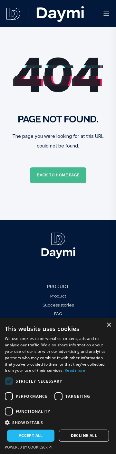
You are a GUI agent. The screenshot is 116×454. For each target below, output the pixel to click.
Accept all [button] (31, 435)
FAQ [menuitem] (58, 313)
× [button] (108, 325)
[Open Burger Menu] (106, 13)
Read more (75, 370)
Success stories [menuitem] (58, 305)
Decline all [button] (84, 435)
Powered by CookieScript (29, 447)
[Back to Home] (45, 17)
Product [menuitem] (58, 286)
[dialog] (58, 386)
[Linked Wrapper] (58, 246)
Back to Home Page (58, 175)
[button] (58, 423)
